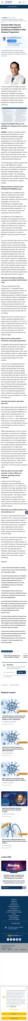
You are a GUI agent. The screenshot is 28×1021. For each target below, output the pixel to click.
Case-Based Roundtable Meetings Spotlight (12, 19)
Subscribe (20, 672)
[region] (14, 1003)
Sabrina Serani (7, 845)
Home (3, 949)
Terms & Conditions (14, 915)
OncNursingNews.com (14, 910)
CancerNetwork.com (14, 906)
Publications (5, 685)
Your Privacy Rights (14, 919)
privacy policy (8, 676)
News (16, 949)
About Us (14, 899)
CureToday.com (14, 905)
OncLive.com (14, 908)
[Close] (26, 988)
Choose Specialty (12, 6)
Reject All (14, 1014)
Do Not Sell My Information (14, 912)
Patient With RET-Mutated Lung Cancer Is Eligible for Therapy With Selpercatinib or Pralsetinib (9, 656)
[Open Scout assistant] (20, 2)
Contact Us (14, 903)
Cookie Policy (13, 1006)
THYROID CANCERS (14, 685)
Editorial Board (14, 917)
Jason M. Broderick (8, 753)
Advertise (14, 901)
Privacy (14, 914)
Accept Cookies (14, 1018)
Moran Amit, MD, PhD (9, 814)
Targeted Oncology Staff (10, 721)
